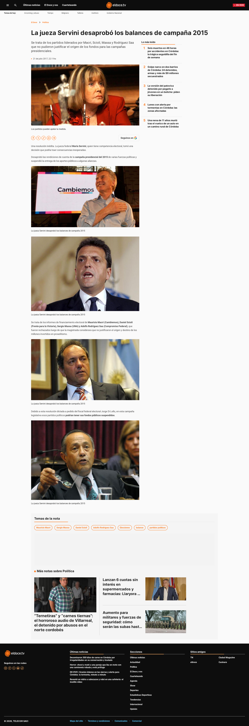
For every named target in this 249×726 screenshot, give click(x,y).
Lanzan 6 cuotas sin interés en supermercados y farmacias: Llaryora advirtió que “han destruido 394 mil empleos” (121, 593)
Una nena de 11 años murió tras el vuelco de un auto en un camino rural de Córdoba (163, 123)
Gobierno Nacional (114, 13)
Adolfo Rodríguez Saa (103, 527)
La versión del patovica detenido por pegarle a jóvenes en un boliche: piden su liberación (164, 90)
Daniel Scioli (81, 527)
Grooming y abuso (31, 13)
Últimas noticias (31, 5)
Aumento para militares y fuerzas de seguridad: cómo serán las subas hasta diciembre (122, 622)
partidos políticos (158, 527)
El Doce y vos (51, 5)
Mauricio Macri (43, 527)
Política (45, 22)
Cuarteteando (69, 5)
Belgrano (65, 13)
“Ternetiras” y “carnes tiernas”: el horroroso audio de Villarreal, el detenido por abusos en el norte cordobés (63, 622)
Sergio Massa (63, 527)
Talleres (80, 13)
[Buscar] (15, 5)
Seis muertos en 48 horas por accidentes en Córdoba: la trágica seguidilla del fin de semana (163, 53)
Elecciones (125, 527)
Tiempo (50, 13)
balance (139, 527)
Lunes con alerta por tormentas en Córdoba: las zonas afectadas (162, 107)
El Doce (34, 22)
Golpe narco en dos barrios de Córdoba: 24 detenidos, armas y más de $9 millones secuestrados (163, 72)
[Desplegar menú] (5, 5)
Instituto (95, 13)
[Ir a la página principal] (116, 5)
